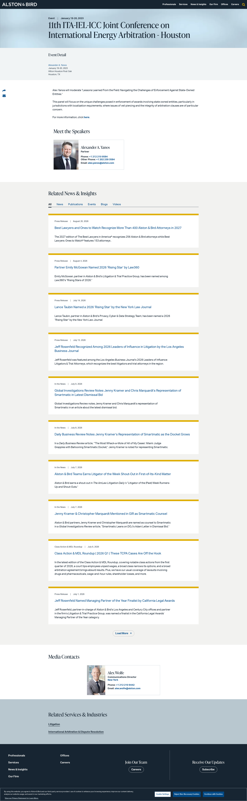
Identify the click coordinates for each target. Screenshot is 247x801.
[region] (123, 794)
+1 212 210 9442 (125, 685)
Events (92, 204)
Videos (117, 204)
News (60, 204)
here (86, 117)
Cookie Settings (162, 794)
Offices (224, 4)
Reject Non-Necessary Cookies (186, 794)
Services (183, 4)
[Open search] (243, 4)
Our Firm (213, 4)
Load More (121, 633)
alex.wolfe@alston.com (127, 688)
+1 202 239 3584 (105, 159)
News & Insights (198, 4)
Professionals (169, 4)
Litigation (54, 724)
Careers (235, 4)
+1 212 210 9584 (98, 157)
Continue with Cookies (213, 794)
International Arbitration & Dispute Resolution (76, 732)
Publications (75, 204)
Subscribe (208, 769)
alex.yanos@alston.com (101, 163)
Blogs (104, 204)
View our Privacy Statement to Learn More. (21, 798)
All (49, 204)
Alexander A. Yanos (95, 147)
